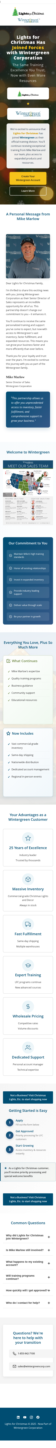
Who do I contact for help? (28, 1303)
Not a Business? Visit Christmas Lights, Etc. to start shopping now (28, 1097)
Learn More (28, 190)
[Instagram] (31, 1417)
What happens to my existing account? (28, 1263)
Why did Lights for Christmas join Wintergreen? (28, 1237)
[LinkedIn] (18, 1417)
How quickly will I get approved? (28, 1290)
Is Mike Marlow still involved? (28, 1250)
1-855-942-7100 (26, 1353)
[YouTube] (25, 1417)
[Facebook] (38, 1417)
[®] (28, 20)
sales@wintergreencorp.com (34, 1366)
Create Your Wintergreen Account (28, 178)
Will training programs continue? (28, 1277)
